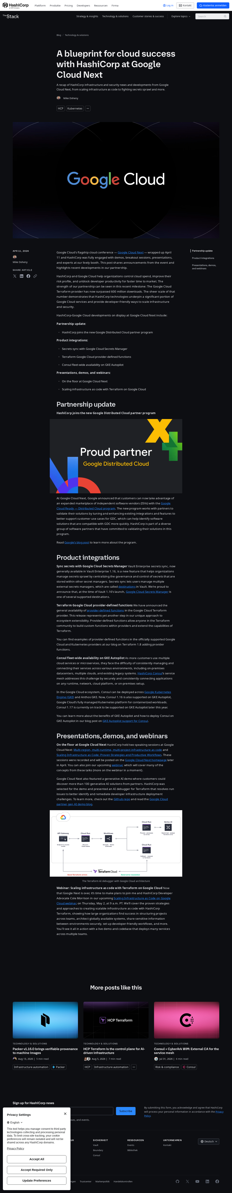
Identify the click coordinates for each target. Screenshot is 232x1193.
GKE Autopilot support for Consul (125, 721)
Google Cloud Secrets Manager (147, 592)
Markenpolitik (102, 1181)
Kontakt (167, 1145)
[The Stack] (11, 16)
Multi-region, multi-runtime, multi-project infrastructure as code (118, 750)
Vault (95, 1145)
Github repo (122, 799)
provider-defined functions (105, 610)
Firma (115, 5)
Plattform (40, 5)
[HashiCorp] (16, 5)
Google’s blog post (76, 542)
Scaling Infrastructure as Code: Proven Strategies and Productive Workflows (109, 755)
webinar (117, 765)
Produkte (55, 5)
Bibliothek (132, 1150)
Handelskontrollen (123, 1181)
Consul (96, 1155)
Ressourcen (101, 5)
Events (130, 1145)
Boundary (98, 1150)
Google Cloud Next (131, 252)
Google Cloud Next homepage (146, 760)
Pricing (69, 5)
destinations (127, 587)
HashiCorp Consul (150, 673)
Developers (83, 5)
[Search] (225, 16)
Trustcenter (85, 1181)
